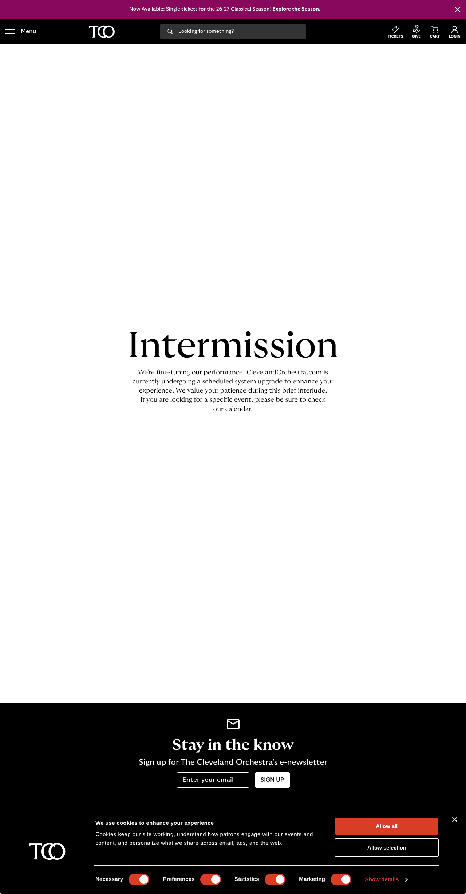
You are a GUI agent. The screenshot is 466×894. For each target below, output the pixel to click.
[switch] (210, 879)
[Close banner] (454, 819)
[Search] (170, 31)
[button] (20, 32)
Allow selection (386, 847)
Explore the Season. (296, 9)
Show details (382, 880)
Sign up (272, 780)
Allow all (387, 826)
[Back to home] (102, 31)
